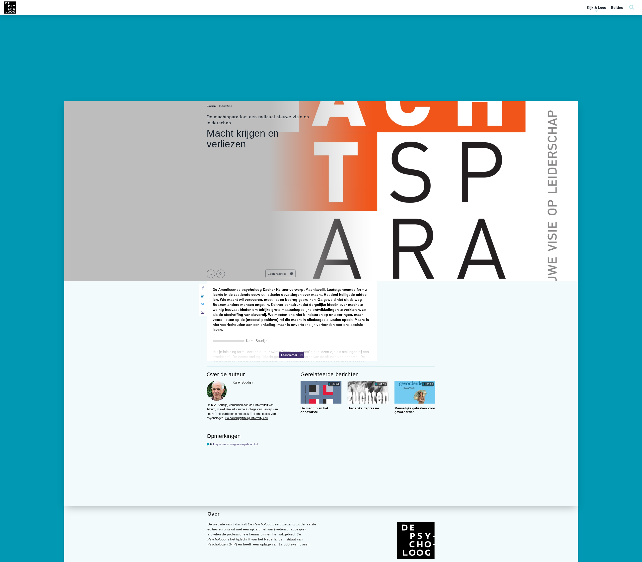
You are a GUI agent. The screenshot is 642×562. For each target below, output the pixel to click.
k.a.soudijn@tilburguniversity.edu (246, 418)
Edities (617, 8)
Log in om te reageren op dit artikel (235, 444)
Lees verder (289, 355)
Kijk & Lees (596, 8)
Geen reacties (277, 273)
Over (213, 514)
